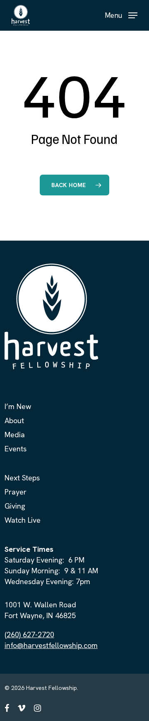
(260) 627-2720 (29, 634)
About (14, 420)
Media (15, 434)
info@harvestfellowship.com (51, 645)
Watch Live (23, 520)
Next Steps (22, 477)
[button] (121, 14)
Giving (15, 506)
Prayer (15, 492)
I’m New (18, 406)
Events (15, 448)
